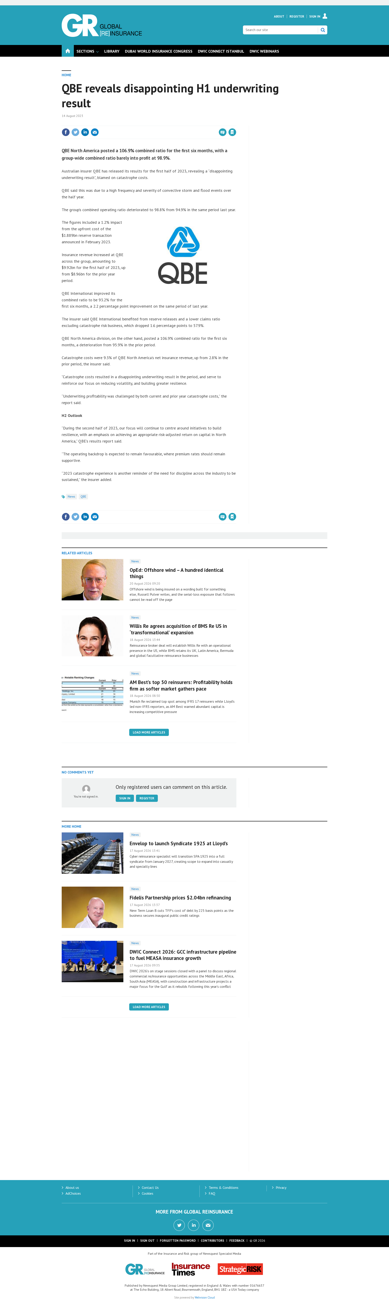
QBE (83, 496)
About (279, 16)
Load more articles (149, 732)
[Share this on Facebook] (66, 132)
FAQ (212, 1193)
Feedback (236, 1241)
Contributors (212, 1241)
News (71, 496)
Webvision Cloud (205, 1297)
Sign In (314, 16)
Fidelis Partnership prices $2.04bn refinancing (180, 897)
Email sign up (208, 1225)
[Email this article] (95, 132)
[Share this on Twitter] (75, 132)
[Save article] (232, 132)
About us (72, 1187)
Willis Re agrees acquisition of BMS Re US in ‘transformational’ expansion (178, 629)
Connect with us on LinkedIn (193, 1225)
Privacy (281, 1187)
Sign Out (147, 1241)
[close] (236, 123)
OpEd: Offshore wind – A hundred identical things (176, 573)
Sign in (179, 123)
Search (322, 30)
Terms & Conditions (223, 1187)
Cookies (147, 1193)
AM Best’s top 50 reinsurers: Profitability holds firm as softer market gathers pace (181, 685)
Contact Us (150, 1187)
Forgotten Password (178, 1241)
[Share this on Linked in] (85, 132)
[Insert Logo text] (102, 35)
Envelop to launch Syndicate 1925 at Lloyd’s (179, 843)
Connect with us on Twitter (179, 1225)
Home (66, 75)
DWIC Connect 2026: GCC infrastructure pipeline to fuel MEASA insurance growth (183, 954)
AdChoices (73, 1193)
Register (296, 16)
